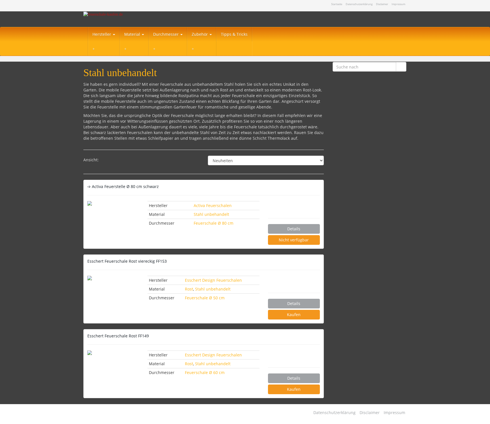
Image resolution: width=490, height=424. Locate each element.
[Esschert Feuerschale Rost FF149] (113, 352)
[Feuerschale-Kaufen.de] (134, 19)
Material (132, 34)
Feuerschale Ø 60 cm (205, 372)
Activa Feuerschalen (213, 205)
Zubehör (200, 34)
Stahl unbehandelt (211, 214)
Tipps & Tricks (234, 34)
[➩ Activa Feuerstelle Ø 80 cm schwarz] (113, 203)
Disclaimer (382, 4)
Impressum (398, 4)
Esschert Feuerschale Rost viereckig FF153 (127, 261)
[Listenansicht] (122, 160)
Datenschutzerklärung (359, 4)
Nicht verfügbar (294, 240)
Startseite (336, 4)
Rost (189, 289)
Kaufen (294, 314)
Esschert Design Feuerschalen (213, 280)
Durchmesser (166, 34)
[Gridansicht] (108, 160)
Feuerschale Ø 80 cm (213, 223)
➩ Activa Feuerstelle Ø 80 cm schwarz (123, 186)
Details (293, 228)
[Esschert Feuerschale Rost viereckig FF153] (113, 278)
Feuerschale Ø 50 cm (205, 297)
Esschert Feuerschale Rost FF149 (118, 336)
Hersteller (102, 34)
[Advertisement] (370, 177)
